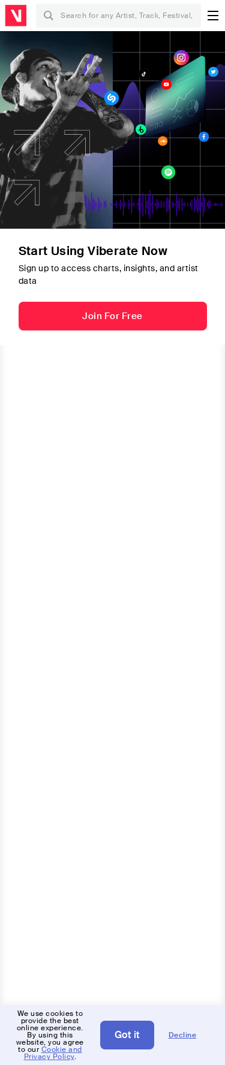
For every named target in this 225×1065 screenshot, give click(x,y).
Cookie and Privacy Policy (53, 1053)
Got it (127, 1034)
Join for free (112, 316)
